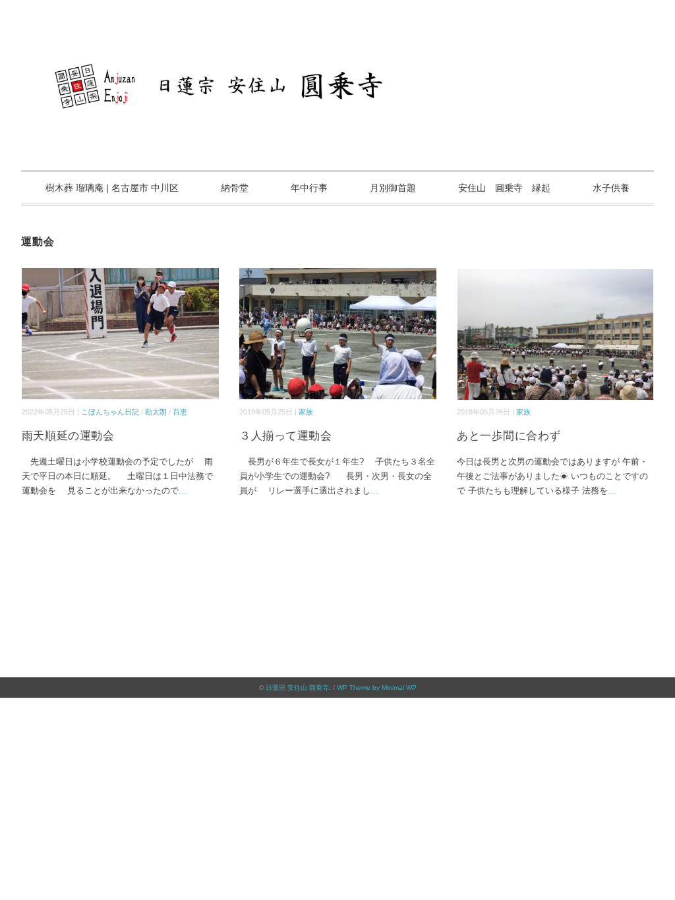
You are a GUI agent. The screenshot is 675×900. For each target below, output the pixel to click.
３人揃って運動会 (285, 436)
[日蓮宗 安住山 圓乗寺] (337, 49)
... (183, 490)
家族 (306, 412)
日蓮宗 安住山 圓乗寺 (297, 687)
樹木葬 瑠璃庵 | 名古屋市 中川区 (112, 188)
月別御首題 (393, 188)
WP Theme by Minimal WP (377, 687)
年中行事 (309, 188)
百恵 (180, 412)
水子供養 (611, 188)
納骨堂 (235, 188)
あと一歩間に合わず (509, 436)
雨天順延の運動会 (68, 436)
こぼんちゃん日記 (110, 412)
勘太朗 (156, 412)
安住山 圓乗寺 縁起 (504, 188)
